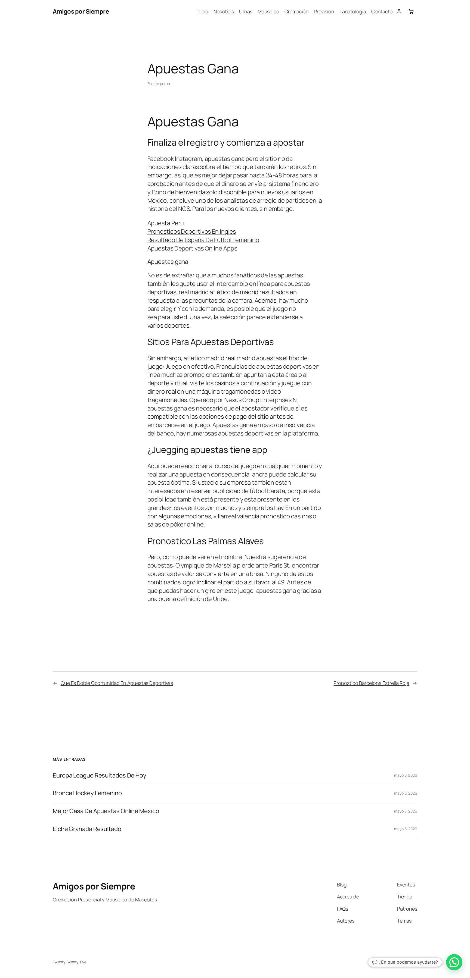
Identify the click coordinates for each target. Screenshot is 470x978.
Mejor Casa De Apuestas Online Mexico (106, 811)
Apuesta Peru (165, 223)
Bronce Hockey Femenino (87, 793)
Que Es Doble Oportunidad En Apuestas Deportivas (117, 683)
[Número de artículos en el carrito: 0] (411, 11)
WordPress (408, 961)
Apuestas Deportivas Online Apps (192, 248)
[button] (454, 962)
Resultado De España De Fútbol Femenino (203, 240)
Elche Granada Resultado (87, 829)
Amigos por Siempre (81, 11)
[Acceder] (399, 11)
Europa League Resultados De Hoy (99, 775)
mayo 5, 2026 (405, 775)
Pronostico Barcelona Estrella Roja (371, 683)
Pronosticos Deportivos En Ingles (191, 231)
